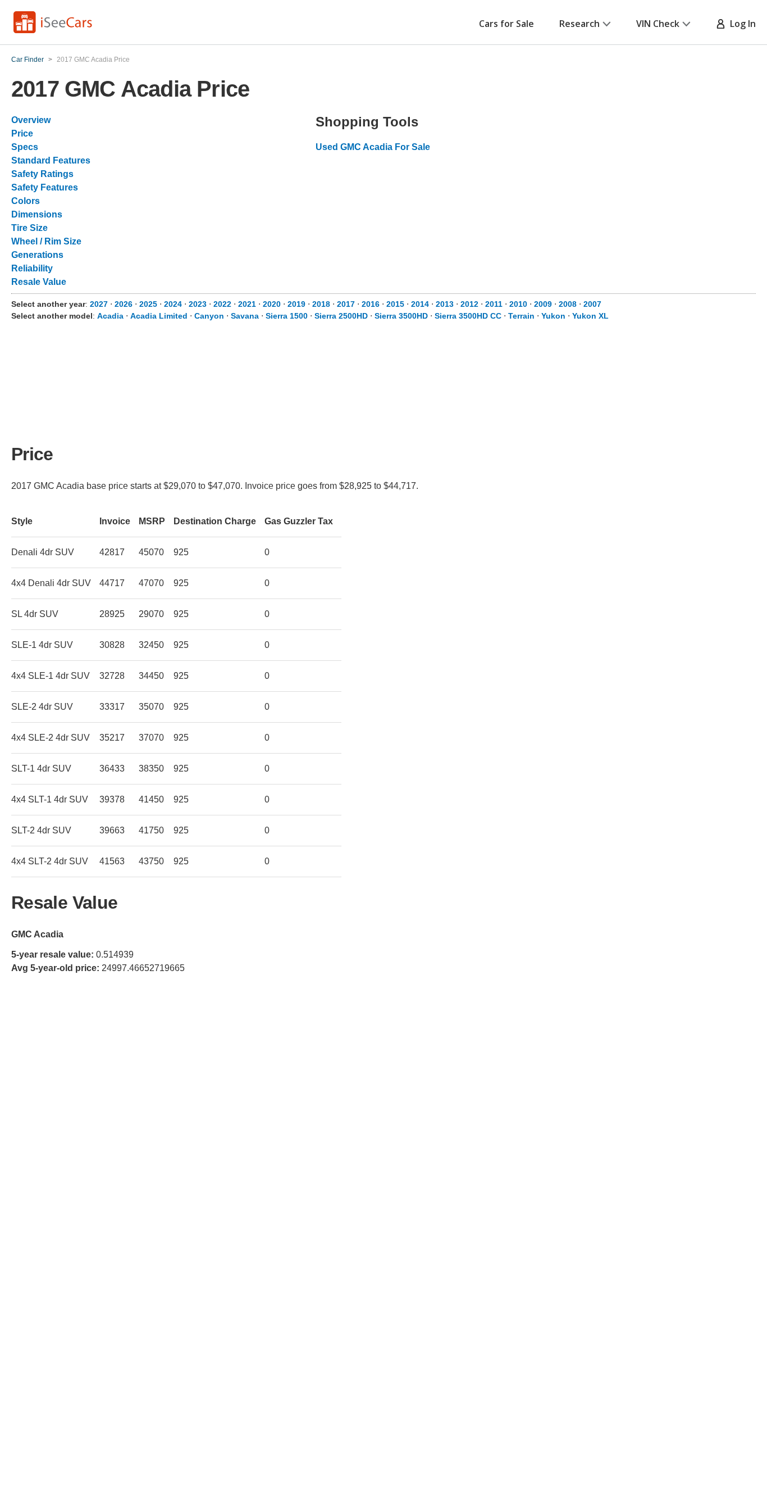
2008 (568, 304)
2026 (124, 304)
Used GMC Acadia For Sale (373, 147)
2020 (272, 304)
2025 (148, 304)
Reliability (32, 268)
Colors (25, 201)
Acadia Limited (159, 315)
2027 (99, 304)
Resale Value (38, 282)
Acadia (110, 315)
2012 (469, 304)
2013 (445, 304)
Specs (24, 147)
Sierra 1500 (287, 315)
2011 (494, 304)
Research (579, 23)
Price (22, 133)
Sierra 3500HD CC (468, 315)
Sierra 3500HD (401, 315)
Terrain (521, 315)
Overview (31, 120)
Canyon (209, 315)
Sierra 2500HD (341, 315)
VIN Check (657, 23)
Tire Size (29, 228)
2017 (346, 304)
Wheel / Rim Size (46, 241)
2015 (395, 304)
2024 (173, 304)
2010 (518, 304)
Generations (37, 255)
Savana (245, 315)
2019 (296, 304)
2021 (247, 304)
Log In (740, 23)
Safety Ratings (42, 174)
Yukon (553, 315)
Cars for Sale (506, 23)
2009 (543, 304)
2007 (592, 304)
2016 (371, 304)
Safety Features (44, 187)
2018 (321, 304)
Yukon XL (590, 315)
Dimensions (36, 214)
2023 (198, 304)
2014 (420, 304)
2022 (222, 304)
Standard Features (50, 160)
